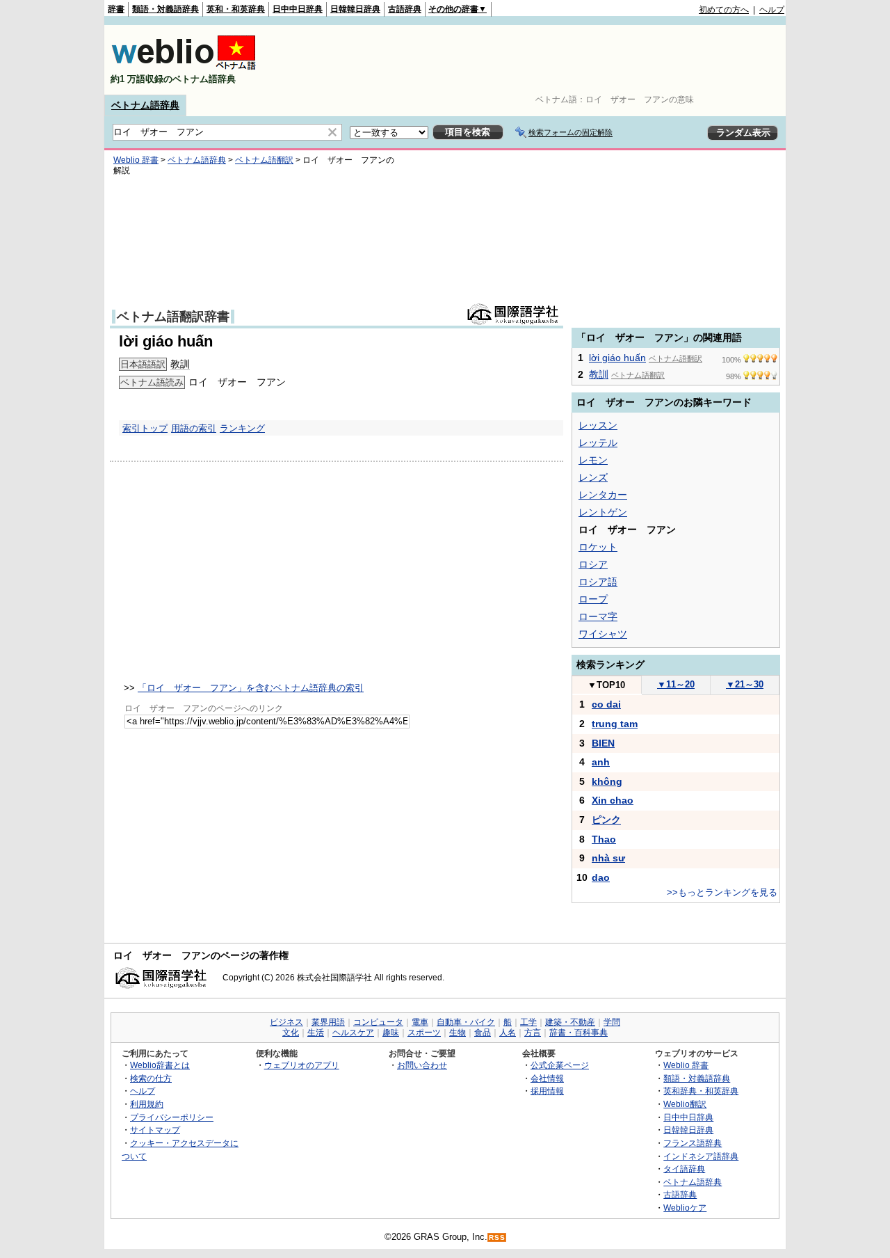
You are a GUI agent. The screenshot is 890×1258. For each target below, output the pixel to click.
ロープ (593, 599)
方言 (532, 1032)
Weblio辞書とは (160, 1064)
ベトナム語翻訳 (264, 160)
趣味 (390, 1032)
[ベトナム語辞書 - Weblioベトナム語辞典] (184, 67)
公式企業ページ (560, 1064)
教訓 (180, 363)
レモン (593, 459)
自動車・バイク (466, 1022)
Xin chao (612, 800)
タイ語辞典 (684, 1168)
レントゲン (602, 512)
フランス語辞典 (692, 1142)
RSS (497, 1237)
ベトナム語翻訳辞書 (173, 317)
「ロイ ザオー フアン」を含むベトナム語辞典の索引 (251, 688)
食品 (482, 1032)
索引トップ (145, 428)
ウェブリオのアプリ (301, 1064)
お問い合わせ (422, 1064)
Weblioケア (684, 1207)
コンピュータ (378, 1022)
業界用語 (328, 1022)
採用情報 (547, 1090)
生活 (315, 1032)
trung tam (615, 723)
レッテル (597, 442)
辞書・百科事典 (578, 1032)
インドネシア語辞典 (700, 1156)
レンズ (593, 477)
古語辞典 (404, 9)
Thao (604, 839)
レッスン (597, 425)
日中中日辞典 (298, 9)
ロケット (597, 546)
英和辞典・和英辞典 (700, 1090)
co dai (606, 704)
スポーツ (424, 1032)
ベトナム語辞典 (145, 105)
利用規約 (146, 1103)
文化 (290, 1032)
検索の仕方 (151, 1078)
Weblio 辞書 (136, 160)
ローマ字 (597, 616)
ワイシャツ (602, 633)
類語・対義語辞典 (165, 9)
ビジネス (286, 1022)
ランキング (242, 428)
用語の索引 (193, 428)
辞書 (116, 9)
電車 (420, 1022)
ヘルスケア (353, 1032)
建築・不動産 (570, 1022)
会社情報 (547, 1078)
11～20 (676, 684)
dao (601, 877)
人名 (507, 1032)
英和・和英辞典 (236, 9)
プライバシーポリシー (171, 1117)
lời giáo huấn (617, 357)
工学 (528, 1022)
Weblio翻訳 (684, 1103)
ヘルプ (771, 10)
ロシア (593, 564)
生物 (457, 1032)
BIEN (603, 743)
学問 (612, 1022)
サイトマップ (155, 1129)
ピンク (606, 819)
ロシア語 (597, 581)
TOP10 (606, 685)
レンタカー (602, 494)
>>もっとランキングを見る (722, 892)
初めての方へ (724, 10)
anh (601, 761)
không (607, 781)
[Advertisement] (531, 60)
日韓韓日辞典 (355, 9)
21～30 (744, 684)
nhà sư (608, 857)
